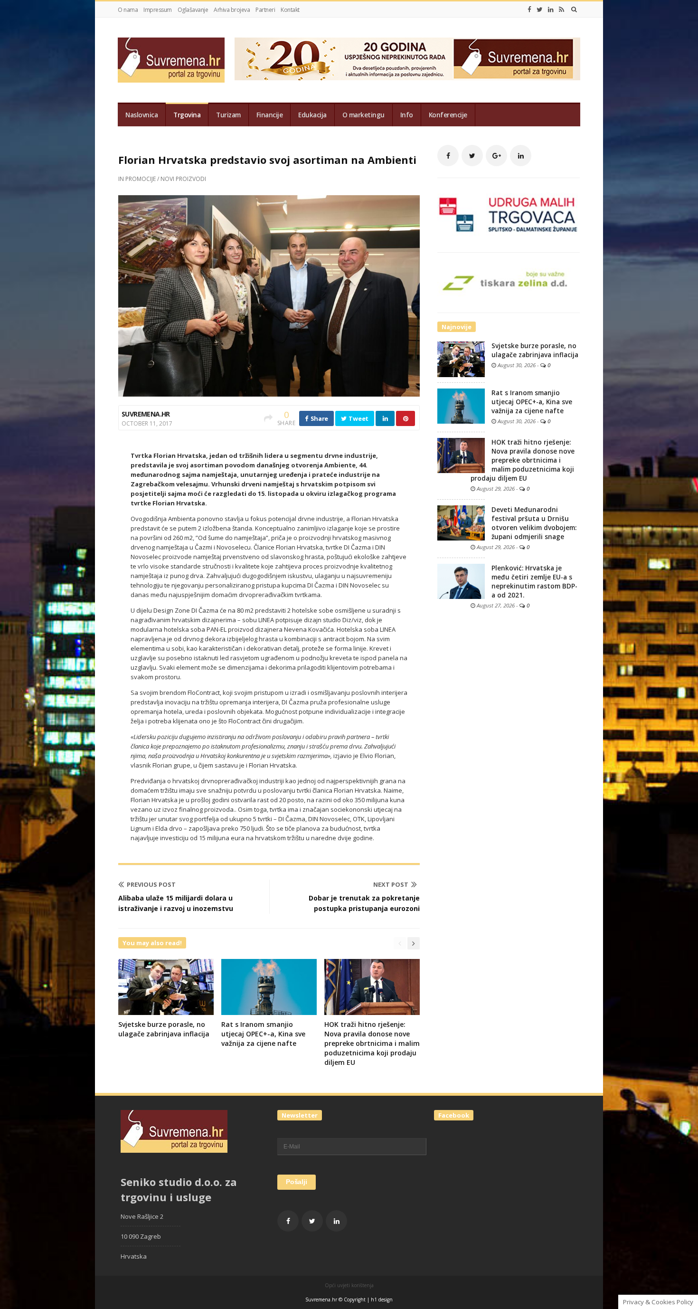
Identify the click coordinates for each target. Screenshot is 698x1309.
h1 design (382, 1299)
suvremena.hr (146, 413)
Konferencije (448, 115)
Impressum (157, 10)
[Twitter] (540, 9)
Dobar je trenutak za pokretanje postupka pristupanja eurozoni (364, 903)
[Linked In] (551, 9)
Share (318, 418)
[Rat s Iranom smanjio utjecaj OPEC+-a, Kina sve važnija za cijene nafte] (461, 405)
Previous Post (151, 884)
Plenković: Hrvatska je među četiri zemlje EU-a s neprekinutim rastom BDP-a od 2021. (534, 581)
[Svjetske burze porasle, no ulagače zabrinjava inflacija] (461, 358)
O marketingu (363, 115)
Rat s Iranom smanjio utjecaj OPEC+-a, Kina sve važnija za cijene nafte (263, 1034)
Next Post (390, 884)
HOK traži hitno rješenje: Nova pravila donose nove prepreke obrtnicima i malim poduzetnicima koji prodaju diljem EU (372, 1043)
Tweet (358, 418)
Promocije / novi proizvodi (165, 179)
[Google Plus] (496, 155)
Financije (269, 115)
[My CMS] (171, 60)
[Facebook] (529, 9)
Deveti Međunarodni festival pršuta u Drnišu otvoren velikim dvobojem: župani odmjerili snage (533, 523)
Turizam (228, 115)
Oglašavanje (193, 10)
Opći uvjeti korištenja (349, 1285)
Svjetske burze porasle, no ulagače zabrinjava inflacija (163, 1029)
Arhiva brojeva (232, 10)
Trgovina (186, 115)
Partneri (265, 10)
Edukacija (312, 115)
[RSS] (561, 9)
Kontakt (290, 10)
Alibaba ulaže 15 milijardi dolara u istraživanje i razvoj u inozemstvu (175, 903)
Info (406, 115)
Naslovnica (141, 115)
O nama (128, 10)
